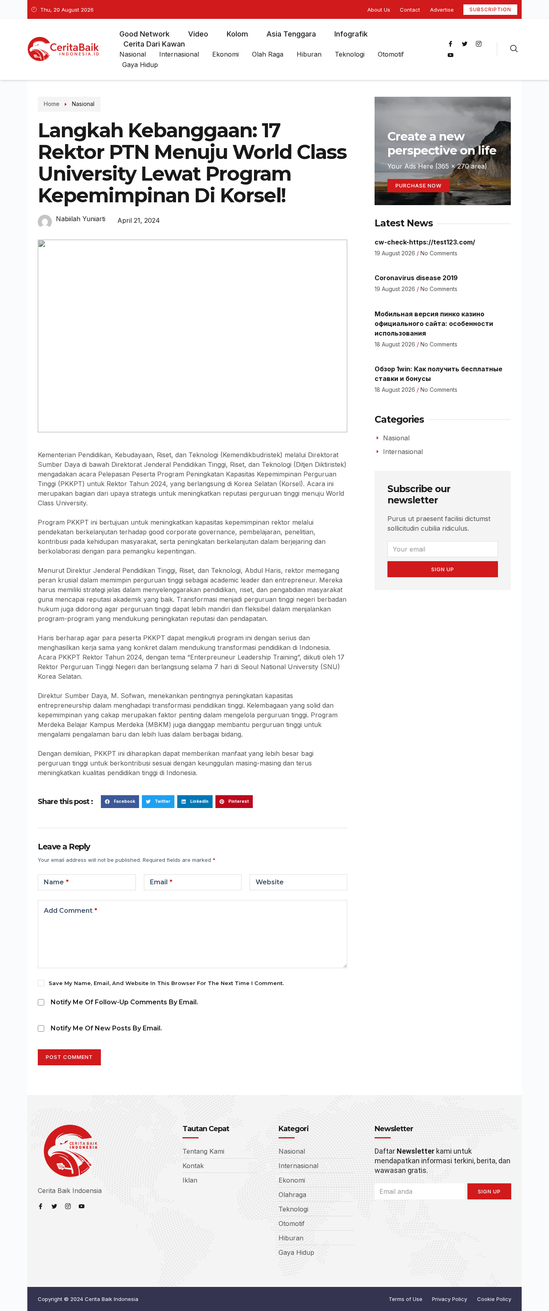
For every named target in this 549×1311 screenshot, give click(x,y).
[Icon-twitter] (464, 43)
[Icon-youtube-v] (450, 55)
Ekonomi (225, 54)
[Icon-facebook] (450, 43)
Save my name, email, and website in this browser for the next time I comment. (166, 983)
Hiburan (309, 54)
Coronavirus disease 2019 (416, 278)
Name (56, 882)
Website (270, 882)
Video (198, 34)
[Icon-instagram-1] (478, 43)
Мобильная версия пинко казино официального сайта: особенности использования (434, 323)
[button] (120, 801)
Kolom (237, 34)
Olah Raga (267, 54)
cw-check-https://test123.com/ (425, 242)
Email (161, 882)
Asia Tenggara (291, 34)
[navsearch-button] (514, 49)
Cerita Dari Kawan (154, 44)
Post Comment (69, 1057)
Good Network (144, 34)
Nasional (132, 54)
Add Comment (70, 910)
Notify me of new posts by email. (106, 1028)
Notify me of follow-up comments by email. (124, 1002)
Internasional (179, 54)
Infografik (351, 34)
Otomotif (391, 54)
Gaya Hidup (140, 65)
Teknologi (350, 54)
